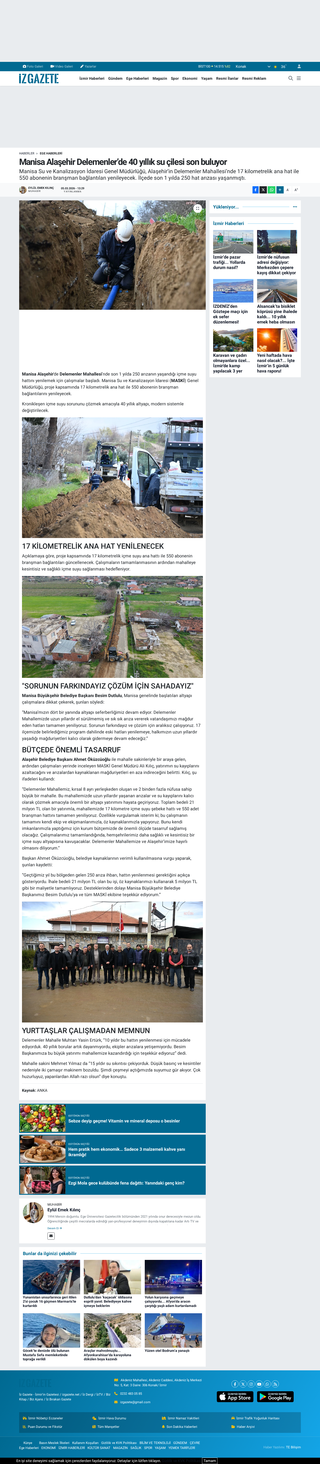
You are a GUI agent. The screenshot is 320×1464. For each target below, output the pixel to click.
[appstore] (235, 1396)
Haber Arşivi (246, 1427)
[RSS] (275, 1384)
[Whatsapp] (267, 1384)
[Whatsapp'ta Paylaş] (271, 189)
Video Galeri (64, 66)
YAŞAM (160, 1448)
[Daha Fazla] (280, 189)
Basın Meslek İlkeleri (54, 1443)
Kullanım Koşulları (85, 1443)
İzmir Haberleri (91, 78)
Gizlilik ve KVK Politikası (119, 1443)
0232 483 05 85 (131, 1394)
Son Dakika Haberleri (182, 1427)
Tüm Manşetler (108, 1427)
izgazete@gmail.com (135, 1402)
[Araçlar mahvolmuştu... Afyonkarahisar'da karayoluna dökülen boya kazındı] (112, 1330)
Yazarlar (90, 66)
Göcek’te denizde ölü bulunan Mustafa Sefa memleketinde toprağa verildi (46, 1355)
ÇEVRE (195, 1443)
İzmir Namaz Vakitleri (183, 1418)
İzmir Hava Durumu (112, 1418)
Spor (175, 78)
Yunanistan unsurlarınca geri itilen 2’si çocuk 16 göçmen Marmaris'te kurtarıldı (49, 1301)
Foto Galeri (35, 66)
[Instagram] (251, 1384)
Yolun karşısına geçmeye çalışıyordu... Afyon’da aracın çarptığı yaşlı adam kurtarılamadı (170, 1301)
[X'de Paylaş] (263, 189)
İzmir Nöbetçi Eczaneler (45, 1418)
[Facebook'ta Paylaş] (256, 189)
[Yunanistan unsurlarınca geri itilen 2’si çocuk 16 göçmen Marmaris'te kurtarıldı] (51, 1277)
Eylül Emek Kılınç (63, 1209)
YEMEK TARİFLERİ (181, 1448)
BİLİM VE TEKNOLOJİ (155, 1443)
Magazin (160, 78)
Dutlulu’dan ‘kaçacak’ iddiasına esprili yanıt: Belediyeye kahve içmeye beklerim (108, 1301)
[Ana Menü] (299, 78)
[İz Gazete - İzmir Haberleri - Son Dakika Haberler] (39, 78)
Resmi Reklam (254, 78)
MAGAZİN (120, 1448)
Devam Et (53, 1228)
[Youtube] (259, 1384)
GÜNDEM (180, 1443)
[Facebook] (235, 1384)
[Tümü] (295, 207)
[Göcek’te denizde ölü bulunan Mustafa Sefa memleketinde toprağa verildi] (51, 1330)
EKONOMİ (48, 1448)
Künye (28, 1443)
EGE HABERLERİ (51, 153)
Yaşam (206, 78)
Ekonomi (189, 78)
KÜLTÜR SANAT (99, 1448)
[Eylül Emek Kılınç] (33, 1212)
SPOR (148, 1448)
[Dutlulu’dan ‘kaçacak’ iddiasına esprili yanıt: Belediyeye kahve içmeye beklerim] (112, 1277)
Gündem (115, 78)
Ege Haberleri (137, 78)
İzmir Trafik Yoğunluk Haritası (258, 1418)
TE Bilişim (293, 1447)
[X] (243, 1384)
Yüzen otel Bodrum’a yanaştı (167, 1351)
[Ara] (291, 78)
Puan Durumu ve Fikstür (45, 1427)
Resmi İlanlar (227, 78)
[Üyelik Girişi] (297, 66)
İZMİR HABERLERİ (72, 1448)
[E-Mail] (51, 1236)
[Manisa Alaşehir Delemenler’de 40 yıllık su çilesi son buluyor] (112, 255)
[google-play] (275, 1396)
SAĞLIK (135, 1448)
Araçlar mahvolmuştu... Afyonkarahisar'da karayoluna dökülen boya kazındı (107, 1355)
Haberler (26, 153)
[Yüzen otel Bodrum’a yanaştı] (173, 1330)
